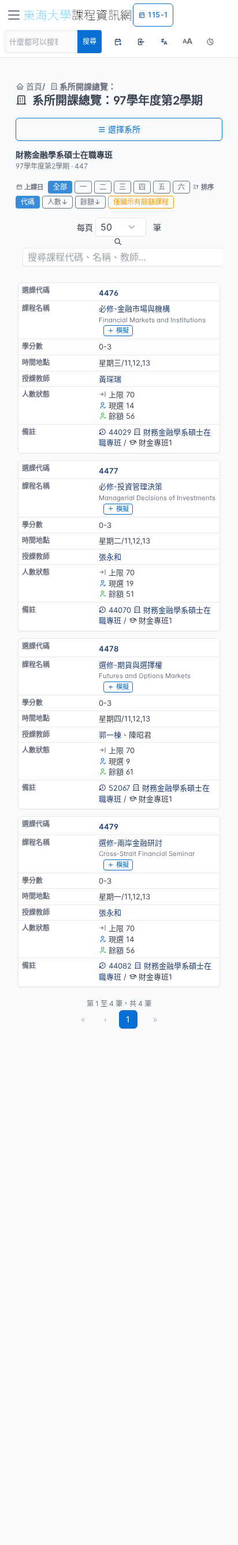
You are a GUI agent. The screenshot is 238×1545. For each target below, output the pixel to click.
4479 (108, 826)
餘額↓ (90, 202)
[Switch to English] (164, 41)
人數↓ (57, 202)
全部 (60, 187)
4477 (108, 470)
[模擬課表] (117, 41)
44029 (120, 432)
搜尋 (89, 41)
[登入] (141, 41)
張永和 (110, 556)
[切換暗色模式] (210, 41)
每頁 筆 (119, 227)
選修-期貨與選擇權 (130, 664)
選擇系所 (124, 129)
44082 (120, 965)
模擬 (122, 330)
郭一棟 (110, 734)
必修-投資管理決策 (130, 486)
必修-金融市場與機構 (134, 308)
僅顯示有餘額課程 (141, 202)
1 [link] (128, 1019)
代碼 (28, 202)
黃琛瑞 (110, 379)
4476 (108, 292)
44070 (120, 610)
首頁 (33, 86)
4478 (108, 648)
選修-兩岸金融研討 (130, 842)
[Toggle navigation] (14, 15)
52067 (119, 787)
